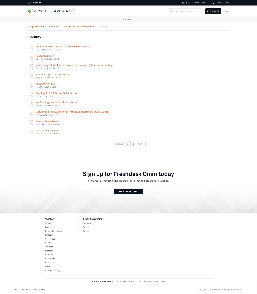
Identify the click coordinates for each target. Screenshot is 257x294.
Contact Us (50, 262)
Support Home (36, 26)
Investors (49, 234)
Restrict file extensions (48, 121)
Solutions (126, 19)
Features (87, 223)
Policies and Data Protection (79, 26)
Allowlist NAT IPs (45, 84)
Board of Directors (53, 231)
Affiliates (49, 246)
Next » (140, 143)
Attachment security (47, 130)
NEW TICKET (213, 11)
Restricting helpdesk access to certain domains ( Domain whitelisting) (74, 65)
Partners (49, 250)
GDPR (47, 266)
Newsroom (50, 258)
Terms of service (22, 289)
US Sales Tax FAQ (52, 270)
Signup (86, 231)
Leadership (50, 227)
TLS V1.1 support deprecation (52, 74)
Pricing (86, 227)
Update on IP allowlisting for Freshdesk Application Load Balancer (72, 111)
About (48, 223)
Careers (48, 254)
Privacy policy (38, 289)
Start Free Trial (128, 191)
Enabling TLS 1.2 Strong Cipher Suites (56, 93)
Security (102, 26)
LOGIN (226, 11)
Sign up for (193, 2)
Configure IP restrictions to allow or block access (63, 46)
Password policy (45, 56)
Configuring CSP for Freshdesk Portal (56, 102)
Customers (50, 238)
